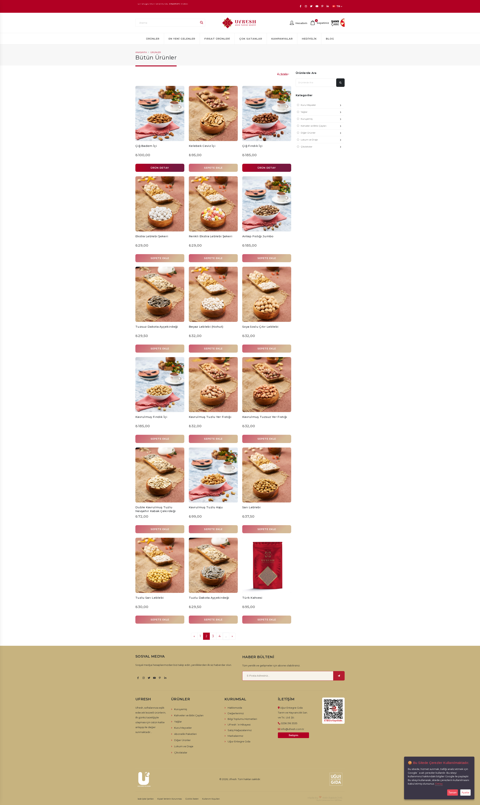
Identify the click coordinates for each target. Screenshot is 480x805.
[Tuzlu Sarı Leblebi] (159, 565)
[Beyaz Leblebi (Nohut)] (213, 294)
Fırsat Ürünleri (217, 38)
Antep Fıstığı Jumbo (258, 236)
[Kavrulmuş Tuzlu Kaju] (213, 475)
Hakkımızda (235, 707)
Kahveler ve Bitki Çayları (313, 126)
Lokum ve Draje (309, 139)
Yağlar (304, 112)
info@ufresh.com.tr (292, 729)
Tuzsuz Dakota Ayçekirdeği (156, 326)
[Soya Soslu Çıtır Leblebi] (266, 294)
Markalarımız (235, 735)
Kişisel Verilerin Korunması (169, 799)
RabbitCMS (335, 797)
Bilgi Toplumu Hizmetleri (242, 718)
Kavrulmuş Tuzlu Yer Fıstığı (210, 417)
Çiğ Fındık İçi (252, 146)
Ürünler (152, 38)
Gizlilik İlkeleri (192, 799)
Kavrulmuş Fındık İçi (151, 417)
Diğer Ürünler (308, 132)
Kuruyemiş (307, 119)
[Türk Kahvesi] (266, 565)
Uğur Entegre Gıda (239, 741)
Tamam (452, 792)
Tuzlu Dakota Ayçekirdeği (209, 597)
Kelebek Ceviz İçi (202, 146)
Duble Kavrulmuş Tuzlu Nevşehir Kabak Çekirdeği (155, 509)
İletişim (293, 735)
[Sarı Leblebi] (266, 475)
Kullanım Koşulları (211, 799)
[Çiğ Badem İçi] (159, 113)
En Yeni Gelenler (182, 38)
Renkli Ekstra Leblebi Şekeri (210, 236)
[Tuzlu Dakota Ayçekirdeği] (213, 565)
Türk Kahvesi (252, 597)
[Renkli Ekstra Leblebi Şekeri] (213, 203)
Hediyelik (309, 38)
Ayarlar (465, 792)
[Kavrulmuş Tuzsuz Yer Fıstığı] (266, 384)
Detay (439, 783)
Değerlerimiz (236, 713)
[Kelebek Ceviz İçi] (213, 113)
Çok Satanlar (250, 38)
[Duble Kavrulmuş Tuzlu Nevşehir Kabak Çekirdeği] (159, 475)
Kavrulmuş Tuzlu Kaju (206, 507)
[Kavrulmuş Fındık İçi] (159, 384)
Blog (330, 38)
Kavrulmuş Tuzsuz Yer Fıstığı (264, 417)
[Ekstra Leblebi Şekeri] (159, 203)
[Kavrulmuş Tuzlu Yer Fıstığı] (213, 384)
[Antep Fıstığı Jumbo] (266, 203)
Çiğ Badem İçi (146, 146)
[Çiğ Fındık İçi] (266, 113)
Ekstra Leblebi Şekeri (151, 236)
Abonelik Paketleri (185, 733)
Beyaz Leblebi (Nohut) (206, 326)
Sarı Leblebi (251, 507)
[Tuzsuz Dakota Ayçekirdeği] (159, 294)
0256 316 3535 (289, 723)
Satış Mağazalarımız (240, 730)
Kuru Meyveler (308, 105)
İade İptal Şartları (146, 799)
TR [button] (338, 6)
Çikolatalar (306, 146)
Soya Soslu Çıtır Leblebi (260, 326)
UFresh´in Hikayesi (239, 724)
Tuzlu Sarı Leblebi (149, 597)
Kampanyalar (282, 38)
